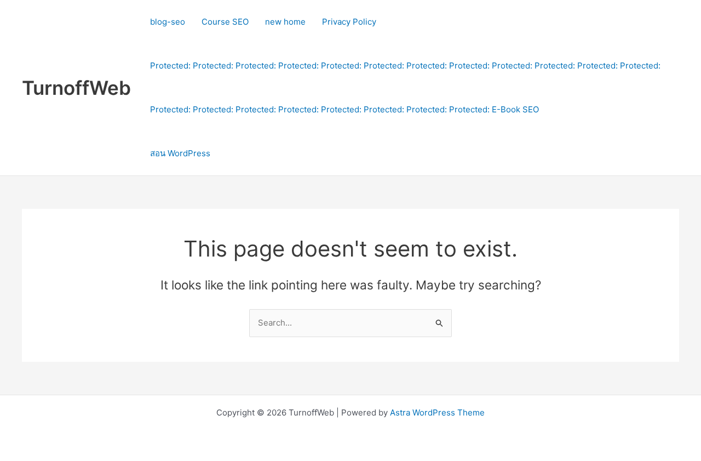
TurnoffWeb (76, 87)
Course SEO (225, 21)
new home (285, 21)
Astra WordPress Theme (437, 412)
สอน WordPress (180, 153)
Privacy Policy (349, 21)
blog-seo (167, 21)
